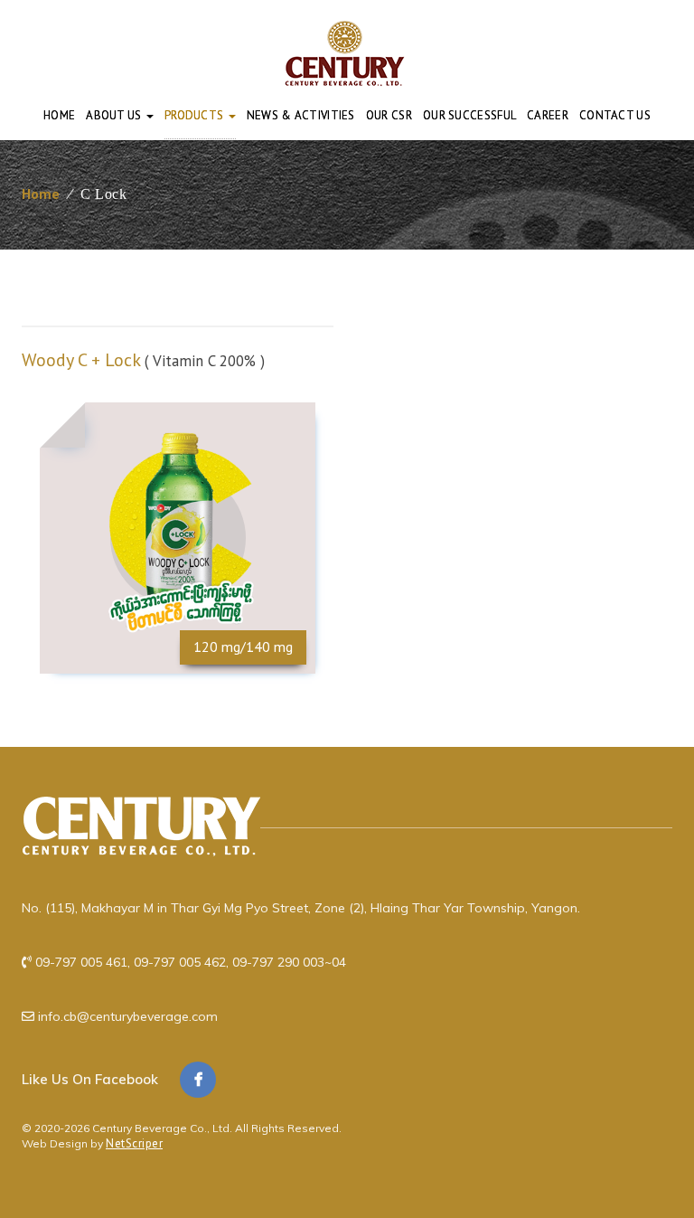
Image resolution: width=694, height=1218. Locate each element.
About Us (115, 115)
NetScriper (134, 1143)
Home (59, 115)
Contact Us (615, 115)
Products (195, 115)
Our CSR (389, 115)
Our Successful (469, 115)
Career (547, 115)
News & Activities (301, 115)
